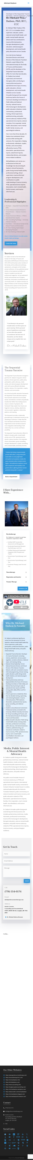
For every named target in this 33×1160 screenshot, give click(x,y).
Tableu (14, 1140)
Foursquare (23, 1146)
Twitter (27, 1134)
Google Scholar (27, 1140)
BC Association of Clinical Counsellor (18, 1134)
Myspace (23, 1143)
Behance (5, 1143)
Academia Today (5, 1137)
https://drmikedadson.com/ (13, 1082)
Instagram (22, 1137)
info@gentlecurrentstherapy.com (14, 900)
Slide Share (27, 1146)
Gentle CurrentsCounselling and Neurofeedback (16, 910)
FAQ (6, 1123)
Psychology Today (14, 1134)
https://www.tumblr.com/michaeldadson (16, 1091)
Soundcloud (14, 1146)
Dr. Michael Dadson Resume (15, 917)
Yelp (27, 1137)
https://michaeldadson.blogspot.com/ (15, 1094)
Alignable (18, 1143)
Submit (27, 881)
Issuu (18, 1140)
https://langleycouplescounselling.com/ (16, 1087)
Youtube (9, 1134)
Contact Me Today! (11, 243)
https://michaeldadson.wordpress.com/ (16, 1089)
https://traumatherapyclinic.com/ (14, 1077)
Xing (10, 1146)
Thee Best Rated (14, 1143)
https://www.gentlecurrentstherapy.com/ (16, 1075)
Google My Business (5, 1134)
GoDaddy (5, 1148)
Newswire (10, 1143)
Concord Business (19, 1158)
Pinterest (27, 1143)
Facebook (14, 1137)
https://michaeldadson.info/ (13, 1080)
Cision (18, 1137)
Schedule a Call (23, 589)
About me (10, 1140)
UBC (5, 1140)
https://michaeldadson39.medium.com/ (16, 1096)
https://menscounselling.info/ (13, 1084)
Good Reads (5, 1146)
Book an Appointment (11, 477)
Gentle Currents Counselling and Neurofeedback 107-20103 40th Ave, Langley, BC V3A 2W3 (13, 1117)
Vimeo (18, 1146)
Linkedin (22, 1134)
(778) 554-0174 (13, 892)
